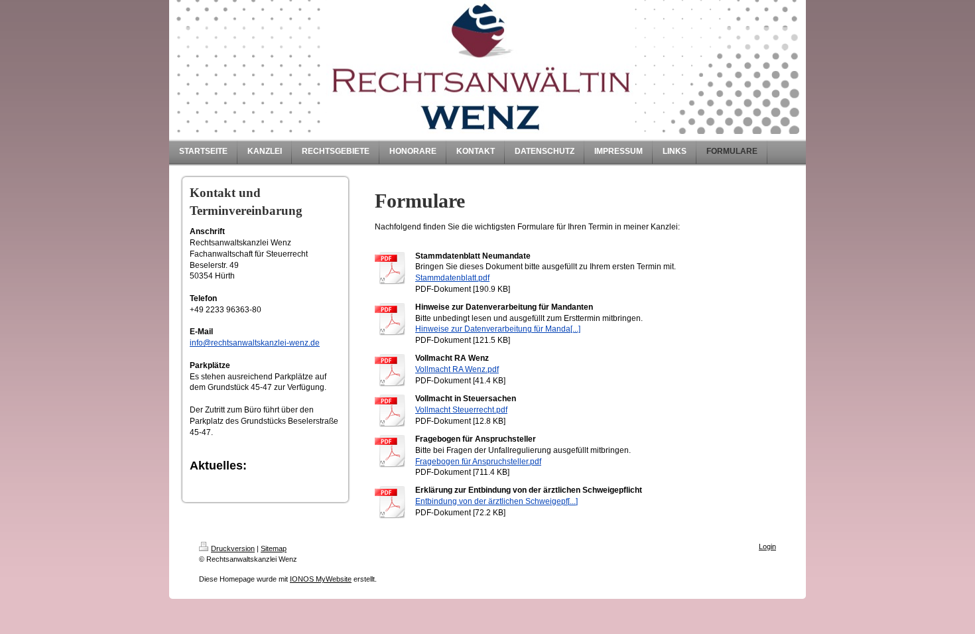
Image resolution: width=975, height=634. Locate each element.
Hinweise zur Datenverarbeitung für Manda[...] (497, 329)
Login (767, 546)
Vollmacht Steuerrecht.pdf (461, 409)
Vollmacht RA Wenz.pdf (457, 369)
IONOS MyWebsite (321, 579)
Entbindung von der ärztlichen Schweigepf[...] (496, 501)
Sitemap (274, 548)
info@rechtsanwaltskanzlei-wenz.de (255, 343)
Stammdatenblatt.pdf (452, 278)
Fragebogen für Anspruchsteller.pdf (478, 461)
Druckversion (233, 548)
